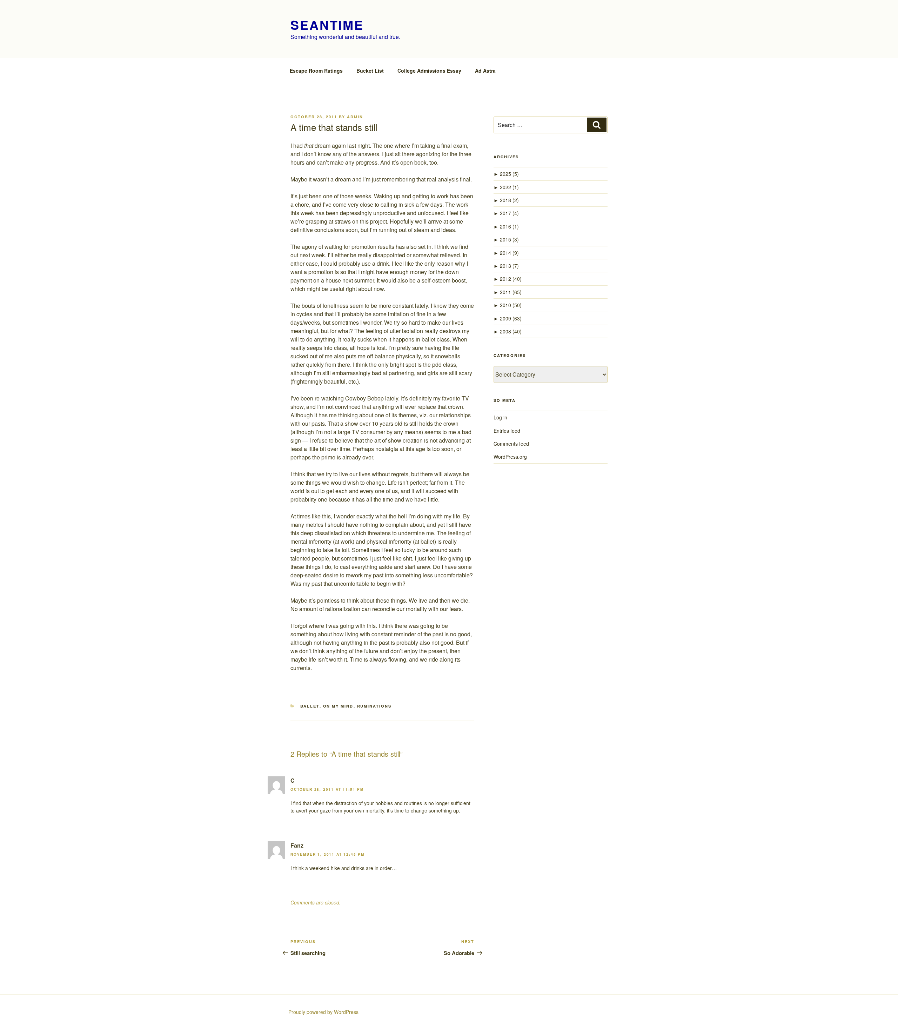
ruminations (374, 706)
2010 (505, 305)
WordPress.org (510, 456)
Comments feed (511, 443)
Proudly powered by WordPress (323, 1011)
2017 (505, 213)
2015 (505, 239)
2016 (505, 226)
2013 (505, 265)
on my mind (338, 706)
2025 (505, 173)
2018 (505, 200)
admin (355, 116)
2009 (505, 318)
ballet (310, 706)
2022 (505, 187)
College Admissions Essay (429, 70)
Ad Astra (485, 70)
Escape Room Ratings (316, 70)
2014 (505, 252)
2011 (505, 292)
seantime (327, 24)
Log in (500, 417)
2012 (505, 278)
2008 (505, 331)
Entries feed (507, 430)
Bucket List (370, 70)
